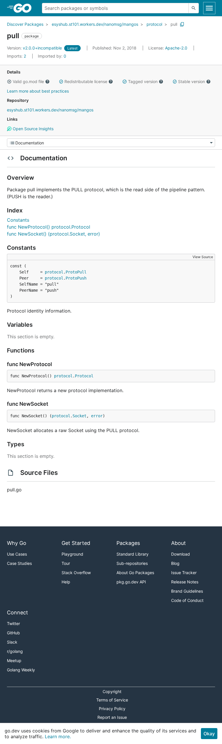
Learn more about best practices (38, 91)
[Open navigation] (209, 8)
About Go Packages (135, 572)
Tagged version (143, 81)
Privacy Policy (112, 708)
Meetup (14, 660)
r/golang (15, 651)
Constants (18, 220)
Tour (66, 563)
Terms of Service (112, 699)
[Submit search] (193, 8)
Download (180, 554)
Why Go (16, 543)
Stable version (191, 81)
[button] (9, 81)
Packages (128, 543)
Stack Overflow (76, 572)
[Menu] (111, 142)
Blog (175, 563)
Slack (12, 642)
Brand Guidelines (187, 591)
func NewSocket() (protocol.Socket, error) (53, 234)
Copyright (112, 691)
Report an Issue (112, 717)
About (178, 543)
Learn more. (58, 736)
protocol (154, 24)
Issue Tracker (184, 572)
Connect (17, 612)
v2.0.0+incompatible (35, 47)
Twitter (13, 623)
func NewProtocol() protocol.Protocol (48, 227)
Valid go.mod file (28, 81)
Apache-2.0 (176, 47)
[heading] (24, 8)
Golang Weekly (21, 669)
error (97, 416)
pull (174, 24)
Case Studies (19, 563)
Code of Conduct (187, 600)
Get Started (76, 543)
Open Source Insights (32, 128)
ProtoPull (76, 272)
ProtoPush (76, 278)
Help (66, 581)
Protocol (84, 376)
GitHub (13, 632)
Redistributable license (85, 81)
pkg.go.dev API (131, 581)
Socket (79, 416)
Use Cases (17, 554)
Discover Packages (25, 24)
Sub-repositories (132, 563)
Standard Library (132, 554)
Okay (209, 733)
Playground (72, 554)
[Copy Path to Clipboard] (182, 24)
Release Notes (184, 581)
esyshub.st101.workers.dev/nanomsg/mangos (95, 24)
